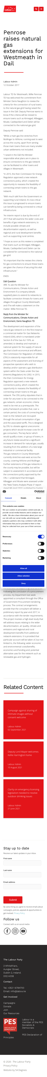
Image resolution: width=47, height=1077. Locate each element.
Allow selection (23, 576)
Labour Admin (10, 81)
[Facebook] (7, 931)
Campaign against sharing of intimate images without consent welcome (22, 714)
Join (5, 1009)
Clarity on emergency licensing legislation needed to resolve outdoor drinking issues (23, 793)
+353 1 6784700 (16, 987)
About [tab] (38, 498)
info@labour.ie (18, 991)
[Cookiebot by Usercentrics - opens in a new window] (34, 491)
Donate (7, 1006)
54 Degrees (21, 1070)
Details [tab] (23, 498)
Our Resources (11, 1013)
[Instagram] (15, 931)
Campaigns (9, 1003)
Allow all (23, 568)
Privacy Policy (19, 913)
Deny (23, 583)
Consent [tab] (8, 498)
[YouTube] (23, 931)
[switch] (41, 544)
